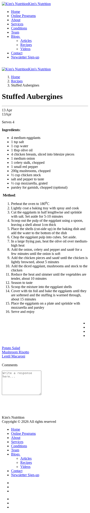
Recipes (17, 81)
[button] (16, 36)
